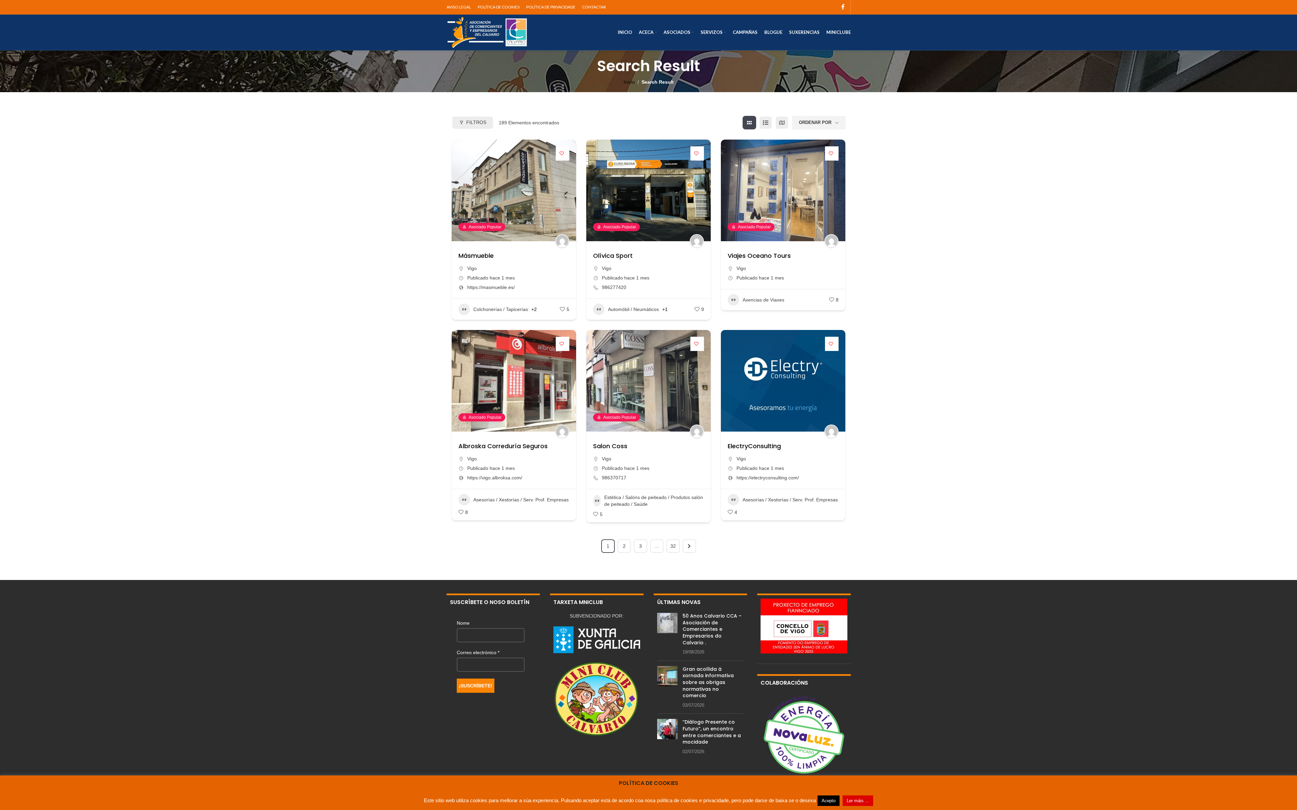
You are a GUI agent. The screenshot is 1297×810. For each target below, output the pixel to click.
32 (673, 546)
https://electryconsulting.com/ (767, 477)
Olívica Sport (613, 255)
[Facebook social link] (843, 7)
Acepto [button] (829, 800)
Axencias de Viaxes (763, 300)
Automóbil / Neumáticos (633, 309)
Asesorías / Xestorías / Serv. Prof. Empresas (521, 499)
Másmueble (476, 255)
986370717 (614, 477)
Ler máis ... (858, 800)
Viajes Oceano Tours (759, 255)
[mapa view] (782, 122)
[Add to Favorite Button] (562, 153)
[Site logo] (487, 32)
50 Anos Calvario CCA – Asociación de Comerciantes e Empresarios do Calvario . (712, 629)
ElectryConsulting (754, 446)
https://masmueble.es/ (491, 287)
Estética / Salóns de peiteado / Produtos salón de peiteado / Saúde (653, 501)
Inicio (629, 82)
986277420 (614, 287)
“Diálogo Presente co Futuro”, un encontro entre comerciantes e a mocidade (712, 732)
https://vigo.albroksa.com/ (494, 477)
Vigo (472, 268)
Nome (463, 623)
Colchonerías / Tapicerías (500, 309)
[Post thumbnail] (667, 634)
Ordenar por (815, 122)
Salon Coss (610, 446)
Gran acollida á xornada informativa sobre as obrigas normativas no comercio (708, 682)
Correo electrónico (478, 652)
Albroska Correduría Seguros (503, 446)
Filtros (476, 122)
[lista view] (765, 122)
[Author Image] (562, 241)
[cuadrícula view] (749, 122)
